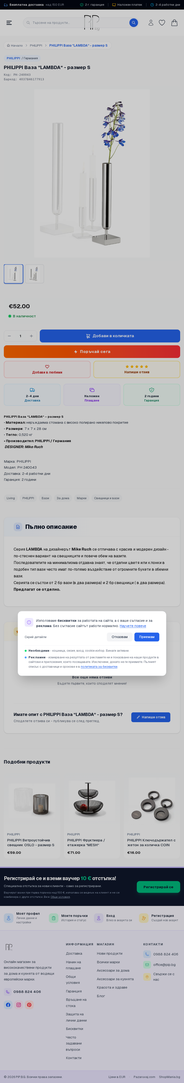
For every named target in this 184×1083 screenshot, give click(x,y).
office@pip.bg (164, 964)
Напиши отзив (154, 717)
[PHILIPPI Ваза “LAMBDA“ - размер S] (13, 274)
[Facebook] (8, 1005)
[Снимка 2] (34, 273)
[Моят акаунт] (151, 22)
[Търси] (133, 22)
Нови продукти (109, 953)
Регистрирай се (158, 887)
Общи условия (60, 897)
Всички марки (108, 962)
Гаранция (74, 991)
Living (11, 498)
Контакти (73, 1058)
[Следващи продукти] (179, 817)
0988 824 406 (165, 954)
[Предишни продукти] (5, 817)
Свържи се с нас (163, 977)
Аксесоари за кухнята (115, 979)
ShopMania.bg (169, 1077)
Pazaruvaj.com (144, 1077)
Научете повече (133, 626)
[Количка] (174, 22)
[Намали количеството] (9, 336)
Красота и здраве (112, 987)
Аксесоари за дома (113, 970)
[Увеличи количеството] (31, 336)
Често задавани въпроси (74, 1043)
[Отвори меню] (9, 22)
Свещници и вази (106, 498)
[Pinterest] (29, 1005)
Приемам (147, 637)
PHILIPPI (22, 58)
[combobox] (81, 22)
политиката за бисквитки (99, 667)
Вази (45, 498)
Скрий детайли (35, 637)
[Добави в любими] (53, 779)
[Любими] (162, 22)
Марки (81, 498)
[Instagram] (18, 1005)
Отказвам (120, 637)
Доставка (74, 953)
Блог (101, 996)
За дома (63, 498)
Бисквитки (74, 1028)
